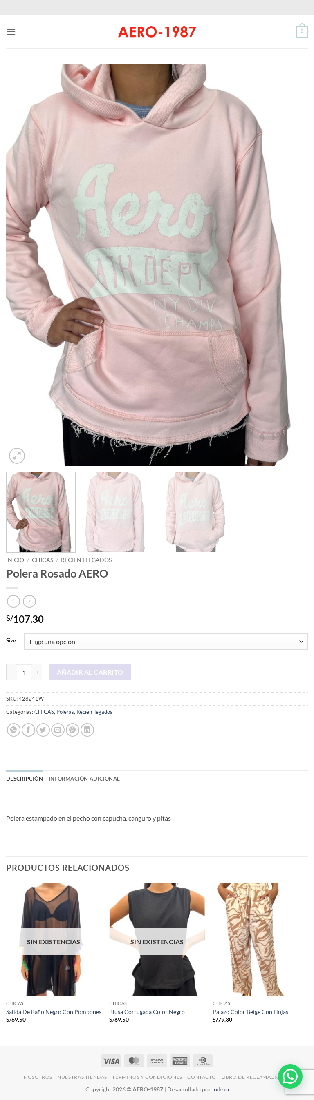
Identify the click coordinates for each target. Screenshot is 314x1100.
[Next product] (13, 601)
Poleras (65, 711)
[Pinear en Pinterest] (72, 730)
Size (11, 641)
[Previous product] (29, 601)
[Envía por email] (58, 730)
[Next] (291, 265)
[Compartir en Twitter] (43, 730)
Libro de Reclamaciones (255, 1077)
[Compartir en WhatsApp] (13, 730)
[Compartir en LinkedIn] (87, 730)
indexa (220, 1089)
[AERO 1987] (157, 31)
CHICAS (42, 560)
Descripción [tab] (24, 778)
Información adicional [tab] (84, 778)
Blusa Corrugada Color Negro (147, 1011)
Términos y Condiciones (147, 1077)
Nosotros (38, 1077)
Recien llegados (86, 560)
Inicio (15, 560)
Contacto (201, 1077)
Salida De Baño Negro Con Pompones (53, 1011)
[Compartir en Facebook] (28, 730)
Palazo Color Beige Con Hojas (250, 1011)
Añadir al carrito (90, 672)
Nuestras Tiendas (82, 1077)
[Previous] (22, 265)
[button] (11, 32)
